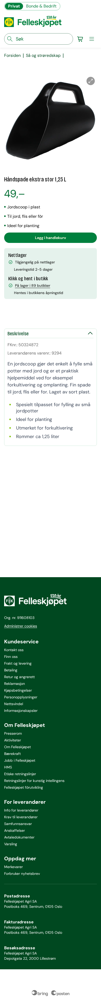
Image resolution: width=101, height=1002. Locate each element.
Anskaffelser (14, 830)
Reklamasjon (14, 683)
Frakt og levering (18, 663)
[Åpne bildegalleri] (90, 81)
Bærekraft (12, 753)
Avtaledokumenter (19, 837)
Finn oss (11, 656)
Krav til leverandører (21, 817)
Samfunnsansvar (18, 823)
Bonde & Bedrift (41, 6)
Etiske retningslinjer (20, 774)
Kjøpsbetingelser (18, 690)
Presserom (13, 733)
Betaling (10, 670)
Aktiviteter (12, 740)
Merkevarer (13, 866)
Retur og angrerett (19, 676)
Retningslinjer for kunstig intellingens (34, 780)
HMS (8, 767)
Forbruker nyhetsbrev (22, 873)
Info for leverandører (21, 810)
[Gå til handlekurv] (80, 39)
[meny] (91, 39)
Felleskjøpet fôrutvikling (23, 787)
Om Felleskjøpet (17, 747)
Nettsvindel (13, 703)
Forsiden (12, 55)
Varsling (10, 844)
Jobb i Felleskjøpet (19, 760)
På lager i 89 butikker (32, 285)
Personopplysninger (20, 697)
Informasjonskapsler (21, 710)
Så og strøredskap (43, 55)
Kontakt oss (14, 649)
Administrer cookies (20, 626)
